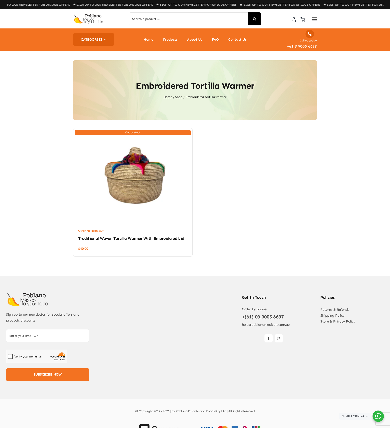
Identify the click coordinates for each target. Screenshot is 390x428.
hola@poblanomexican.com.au (266, 325)
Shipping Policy (332, 315)
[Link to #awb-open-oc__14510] (314, 19)
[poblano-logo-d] (88, 15)
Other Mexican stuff (91, 230)
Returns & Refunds (334, 309)
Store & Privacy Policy (337, 321)
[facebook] (268, 338)
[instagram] (279, 338)
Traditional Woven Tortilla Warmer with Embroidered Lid (131, 238)
